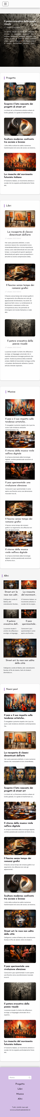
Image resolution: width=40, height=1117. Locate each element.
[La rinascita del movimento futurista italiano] (20, 162)
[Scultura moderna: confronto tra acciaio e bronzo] (20, 127)
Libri (20, 1089)
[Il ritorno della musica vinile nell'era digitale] (20, 439)
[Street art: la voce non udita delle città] (11, 584)
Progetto (20, 1084)
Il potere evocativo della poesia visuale (11, 624)
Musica (20, 1094)
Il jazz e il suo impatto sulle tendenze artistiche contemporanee (19, 422)
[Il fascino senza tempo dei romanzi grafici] (20, 272)
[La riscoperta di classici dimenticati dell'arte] (20, 219)
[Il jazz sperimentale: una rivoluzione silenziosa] (20, 471)
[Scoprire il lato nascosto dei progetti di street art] (20, 91)
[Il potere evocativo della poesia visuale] (20, 328)
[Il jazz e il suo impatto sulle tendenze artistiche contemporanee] (20, 407)
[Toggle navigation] (5, 4)
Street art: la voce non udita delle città (11, 595)
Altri (20, 1099)
